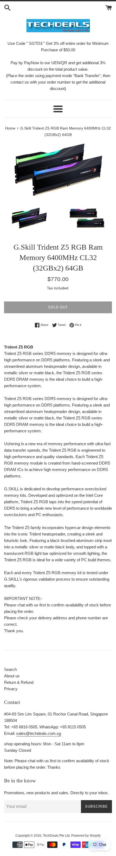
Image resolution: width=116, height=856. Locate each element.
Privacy (11, 688)
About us (12, 676)
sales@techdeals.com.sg (38, 733)
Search (10, 669)
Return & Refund (18, 682)
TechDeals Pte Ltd (56, 835)
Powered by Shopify (86, 835)
